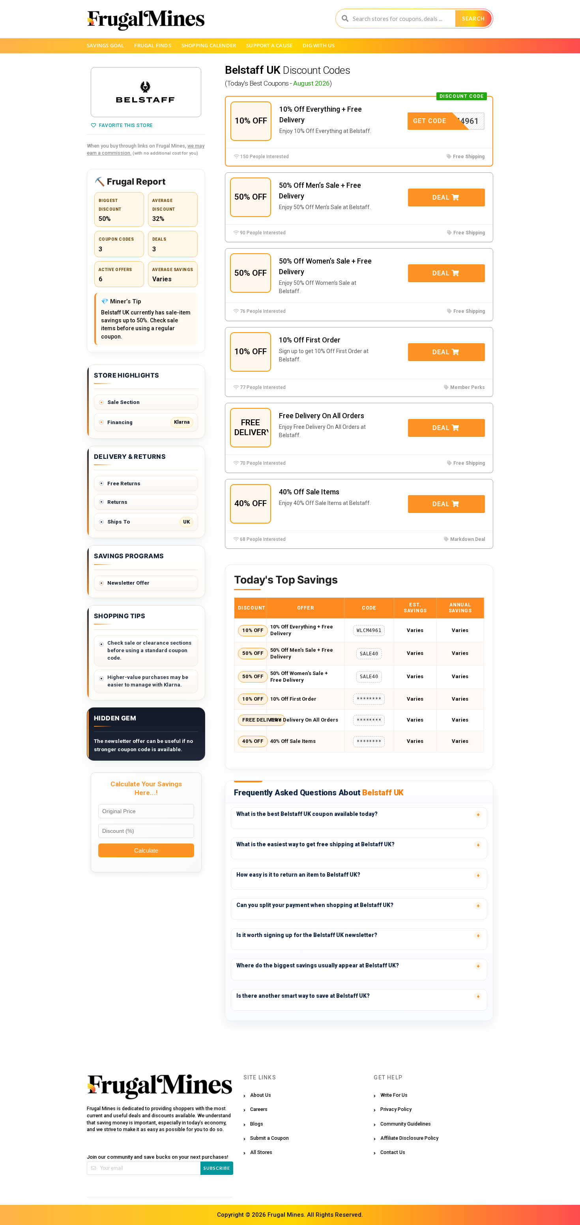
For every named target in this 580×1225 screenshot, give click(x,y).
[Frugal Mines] (146, 20)
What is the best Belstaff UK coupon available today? (307, 814)
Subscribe (217, 1168)
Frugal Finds (152, 45)
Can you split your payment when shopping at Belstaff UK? (314, 905)
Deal (442, 197)
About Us (260, 1095)
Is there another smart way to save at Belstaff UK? (303, 996)
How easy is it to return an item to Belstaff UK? (298, 875)
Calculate (146, 850)
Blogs (256, 1124)
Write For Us (394, 1095)
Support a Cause (269, 45)
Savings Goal (105, 45)
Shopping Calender (208, 45)
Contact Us (392, 1152)
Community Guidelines (405, 1124)
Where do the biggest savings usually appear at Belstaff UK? (317, 965)
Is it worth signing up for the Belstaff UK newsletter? (306, 935)
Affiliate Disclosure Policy (409, 1138)
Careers (259, 1109)
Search (473, 18)
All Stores (261, 1152)
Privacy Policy (396, 1109)
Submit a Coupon (269, 1138)
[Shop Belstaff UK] (146, 92)
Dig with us (319, 45)
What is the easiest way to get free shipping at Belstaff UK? (315, 844)
